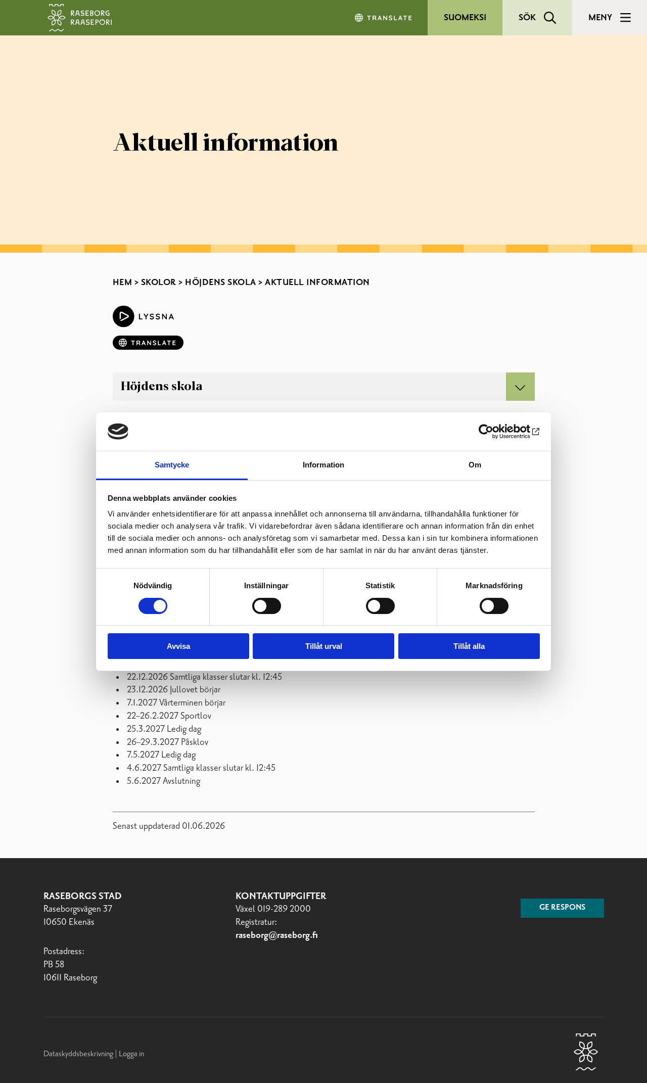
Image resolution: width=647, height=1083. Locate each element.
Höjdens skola (220, 282)
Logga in (131, 1054)
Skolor (158, 282)
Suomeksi (465, 18)
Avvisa (178, 646)
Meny (600, 18)
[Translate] (384, 18)
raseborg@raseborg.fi (277, 935)
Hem (122, 282)
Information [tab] (323, 464)
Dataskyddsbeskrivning (79, 1054)
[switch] (266, 606)
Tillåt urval (323, 646)
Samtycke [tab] (172, 464)
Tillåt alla (469, 646)
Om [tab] (475, 464)
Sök (527, 18)
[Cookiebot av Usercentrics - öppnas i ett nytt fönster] (495, 431)
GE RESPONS (562, 907)
